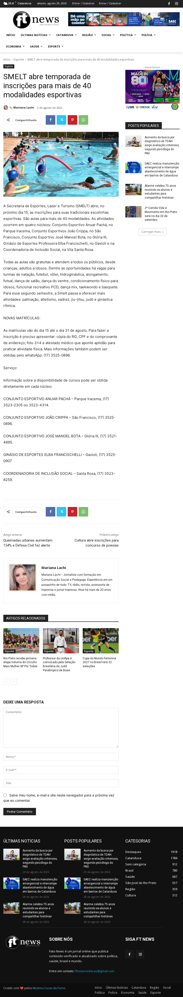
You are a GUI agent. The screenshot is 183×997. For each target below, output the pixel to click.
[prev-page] (6, 682)
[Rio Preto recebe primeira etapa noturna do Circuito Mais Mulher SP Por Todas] (21, 640)
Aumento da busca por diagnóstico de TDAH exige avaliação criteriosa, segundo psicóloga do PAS (162, 145)
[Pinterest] (72, 120)
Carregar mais (151, 232)
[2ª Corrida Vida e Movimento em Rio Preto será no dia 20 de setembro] (133, 211)
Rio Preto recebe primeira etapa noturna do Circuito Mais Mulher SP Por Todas (20, 662)
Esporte (19, 59)
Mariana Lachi (23, 107)
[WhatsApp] (83, 120)
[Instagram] (176, 4)
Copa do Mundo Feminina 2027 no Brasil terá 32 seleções (99, 662)
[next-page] (14, 682)
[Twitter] (61, 120)
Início (6, 59)
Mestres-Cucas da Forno (49, 988)
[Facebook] (169, 4)
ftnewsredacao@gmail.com (94, 971)
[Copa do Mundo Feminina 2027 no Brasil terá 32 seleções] (101, 640)
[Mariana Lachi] (6, 107)
